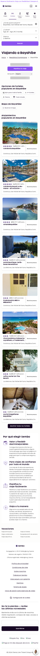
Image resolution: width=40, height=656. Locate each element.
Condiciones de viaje (20, 568)
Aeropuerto (10, 74)
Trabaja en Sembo (20, 575)
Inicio (4, 58)
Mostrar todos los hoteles (20, 426)
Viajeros (6, 36)
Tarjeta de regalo (20, 587)
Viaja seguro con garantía (20, 579)
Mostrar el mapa (10, 108)
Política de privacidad (20, 564)
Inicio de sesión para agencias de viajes (20, 591)
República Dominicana (18, 58)
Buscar (20, 43)
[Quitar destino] (36, 24)
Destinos (20, 583)
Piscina (7, 97)
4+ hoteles (30, 92)
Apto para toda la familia (13, 92)
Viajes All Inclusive (7, 531)
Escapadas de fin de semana (28, 534)
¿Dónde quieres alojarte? (11, 23)
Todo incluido (20, 97)
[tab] (5, 15)
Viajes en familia (25, 531)
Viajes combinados (7, 534)
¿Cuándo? (6, 30)
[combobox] (18, 25)
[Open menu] (36, 6)
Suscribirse (20, 628)
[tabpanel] (20, 33)
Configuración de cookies (21, 598)
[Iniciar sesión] (31, 6)
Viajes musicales (25, 537)
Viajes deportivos (7, 537)
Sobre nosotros (20, 571)
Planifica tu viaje (20, 68)
